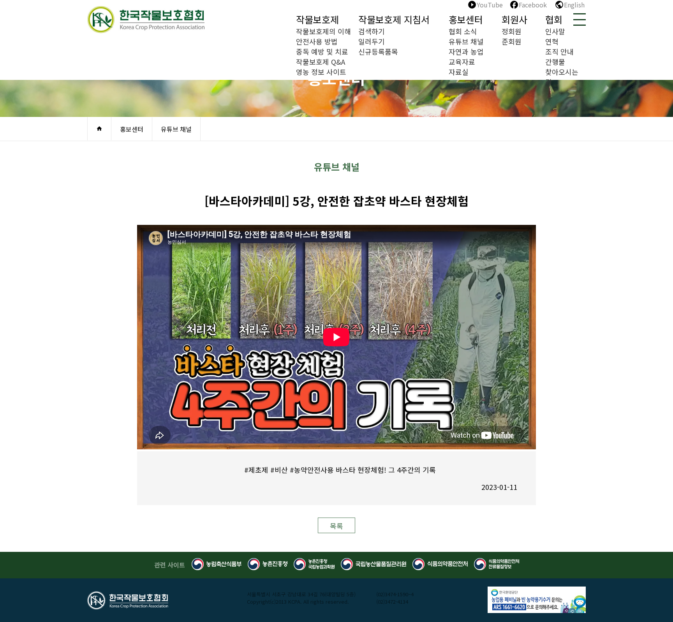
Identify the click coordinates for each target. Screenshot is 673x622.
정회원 (511, 31)
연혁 (551, 41)
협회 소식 (463, 31)
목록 (336, 526)
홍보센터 (466, 19)
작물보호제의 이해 (323, 31)
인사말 (555, 31)
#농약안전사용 (312, 470)
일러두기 (371, 41)
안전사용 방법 (317, 41)
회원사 (514, 19)
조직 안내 (559, 51)
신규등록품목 (378, 51)
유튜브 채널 (466, 41)
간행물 (555, 62)
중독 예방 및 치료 (322, 51)
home (99, 128)
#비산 (279, 470)
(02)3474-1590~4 (395, 594)
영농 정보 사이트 (321, 72)
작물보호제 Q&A (320, 62)
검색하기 (371, 31)
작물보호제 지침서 (394, 19)
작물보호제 (317, 19)
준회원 (511, 41)
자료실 (459, 72)
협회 (553, 19)
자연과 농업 (466, 51)
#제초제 (256, 470)
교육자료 (462, 62)
